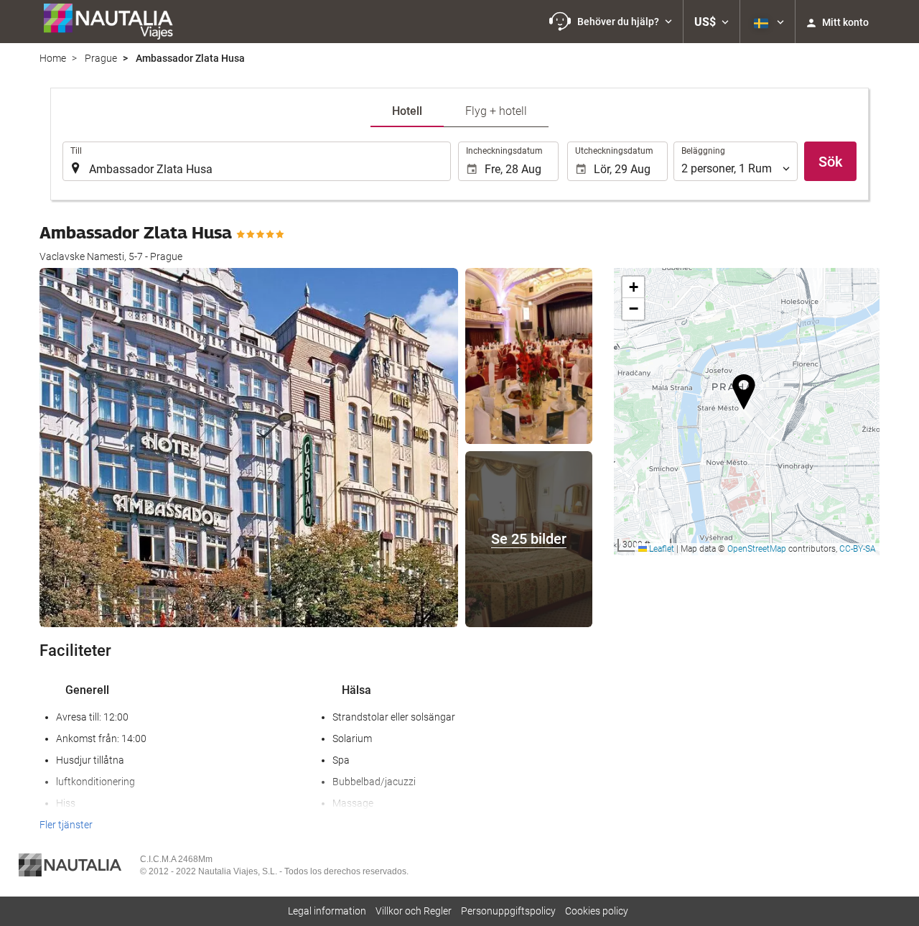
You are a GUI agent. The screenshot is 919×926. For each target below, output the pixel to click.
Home (52, 58)
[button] (610, 21)
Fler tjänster (66, 824)
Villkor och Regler (413, 911)
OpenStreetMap (756, 549)
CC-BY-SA (857, 549)
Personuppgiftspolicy (508, 911)
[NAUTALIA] (114, 21)
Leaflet (660, 549)
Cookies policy (596, 911)
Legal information (327, 911)
